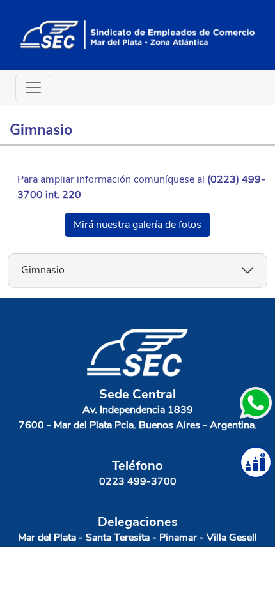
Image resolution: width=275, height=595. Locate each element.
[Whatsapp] (256, 403)
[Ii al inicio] (137, 34)
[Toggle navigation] (33, 87)
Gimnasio (43, 270)
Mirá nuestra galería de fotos (137, 225)
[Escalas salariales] (256, 462)
